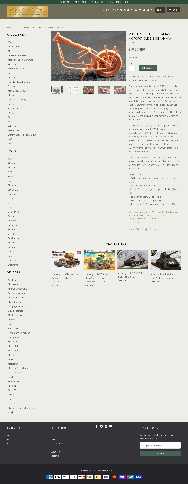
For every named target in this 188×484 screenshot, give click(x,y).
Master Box (13, 342)
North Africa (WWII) (17, 99)
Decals (11, 181)
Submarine (13, 247)
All (9, 51)
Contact (124, 10)
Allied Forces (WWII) (17, 55)
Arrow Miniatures (16, 297)
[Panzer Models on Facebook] (132, 10)
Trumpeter (12, 403)
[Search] (152, 10)
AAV (10, 159)
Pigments (12, 225)
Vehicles (12, 126)
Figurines (12, 194)
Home (54, 435)
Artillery (11, 168)
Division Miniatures (16, 315)
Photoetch (13, 220)
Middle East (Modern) (18, 91)
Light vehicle (13, 212)
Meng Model (13, 350)
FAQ (53, 447)
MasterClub (13, 346)
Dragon (11, 319)
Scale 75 (12, 390)
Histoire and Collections (19, 333)
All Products (57, 443)
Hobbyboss (13, 337)
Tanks (11, 251)
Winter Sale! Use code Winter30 (22, 135)
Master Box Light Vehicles (147, 219)
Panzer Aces (14, 108)
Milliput (11, 355)
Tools (10, 256)
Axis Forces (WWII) (17, 69)
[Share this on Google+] (150, 229)
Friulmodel (13, 328)
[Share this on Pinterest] (145, 229)
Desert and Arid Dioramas (20, 82)
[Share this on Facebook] (141, 229)
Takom (11, 395)
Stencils (11, 243)
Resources (56, 456)
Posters (11, 229)
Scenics (11, 234)
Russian (12, 113)
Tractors (12, 260)
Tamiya (11, 399)
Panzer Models (15, 372)
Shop (107, 10)
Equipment (13, 190)
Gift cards (12, 198)
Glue (10, 203)
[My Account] (148, 10)
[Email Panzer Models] (144, 10)
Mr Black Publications (18, 368)
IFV (9, 207)
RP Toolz (12, 386)
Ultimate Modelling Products (21, 408)
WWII (10, 144)
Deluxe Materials (15, 311)
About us (55, 452)
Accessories (14, 46)
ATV (10, 172)
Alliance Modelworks (17, 289)
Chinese (11, 77)
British (11, 73)
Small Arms (13, 238)
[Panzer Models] (27, 11)
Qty (130, 63)
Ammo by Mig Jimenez (18, 293)
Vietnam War (14, 130)
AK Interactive (14, 284)
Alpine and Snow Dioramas (20, 60)
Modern (11, 95)
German (11, 86)
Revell (10, 377)
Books (11, 176)
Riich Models (14, 381)
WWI (10, 139)
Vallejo (11, 412)
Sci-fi (10, 117)
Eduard (11, 324)
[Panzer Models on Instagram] (140, 10)
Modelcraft (13, 364)
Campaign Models (16, 306)
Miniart (11, 359)
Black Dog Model (16, 302)
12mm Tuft (13, 42)
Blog (115, 10)
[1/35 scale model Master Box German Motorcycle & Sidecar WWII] (88, 56)
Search (54, 439)
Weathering (13, 265)
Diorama (12, 185)
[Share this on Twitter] (137, 229)
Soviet (11, 121)
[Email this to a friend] (154, 229)
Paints (11, 104)
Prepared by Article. (104, 471)
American (12, 64)
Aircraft (11, 163)
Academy (12, 280)
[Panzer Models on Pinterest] (136, 10)
